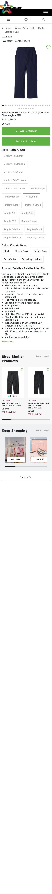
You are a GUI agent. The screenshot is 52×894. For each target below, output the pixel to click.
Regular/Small (34, 229)
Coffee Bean (40, 251)
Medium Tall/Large (14, 155)
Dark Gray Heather (32, 259)
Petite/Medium (11, 196)
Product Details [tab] (11, 268)
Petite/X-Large (12, 205)
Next (46, 356)
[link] (26, 19)
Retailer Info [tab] (31, 268)
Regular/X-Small (35, 237)
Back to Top (26, 477)
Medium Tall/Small (13, 172)
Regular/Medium (12, 229)
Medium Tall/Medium (15, 164)
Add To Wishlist (28, 131)
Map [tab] (43, 268)
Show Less (8, 341)
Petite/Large (38, 188)
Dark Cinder (10, 259)
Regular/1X (9, 213)
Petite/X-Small (33, 205)
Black (6, 251)
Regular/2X (27, 213)
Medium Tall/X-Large (15, 180)
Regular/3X (10, 221)
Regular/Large (29, 221)
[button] (3, 105)
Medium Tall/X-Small (14, 188)
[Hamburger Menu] (8, 20)
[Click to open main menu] (45, 12)
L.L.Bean (7, 36)
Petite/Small (31, 196)
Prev (38, 356)
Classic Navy (21, 251)
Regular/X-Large (13, 237)
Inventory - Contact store (16, 41)
